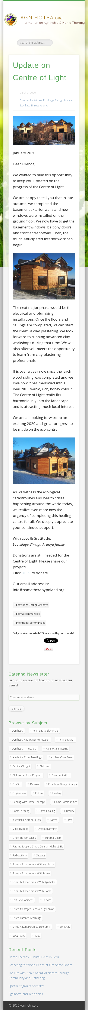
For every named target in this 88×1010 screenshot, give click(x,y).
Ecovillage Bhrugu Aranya (57, 100)
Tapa (37, 935)
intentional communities (30, 623)
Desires (34, 784)
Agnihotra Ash (66, 739)
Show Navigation (69, 38)
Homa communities (28, 614)
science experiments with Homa (31, 873)
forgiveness (19, 793)
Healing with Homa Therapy (28, 802)
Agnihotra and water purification (30, 739)
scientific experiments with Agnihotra (33, 882)
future (39, 793)
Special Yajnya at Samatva (26, 986)
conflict (16, 784)
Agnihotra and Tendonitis (26, 994)
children (45, 766)
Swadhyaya (18, 935)
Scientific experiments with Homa (31, 891)
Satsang (40, 855)
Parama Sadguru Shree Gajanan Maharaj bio (37, 846)
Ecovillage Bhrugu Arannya (32, 605)
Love (69, 820)
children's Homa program (27, 775)
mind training (20, 829)
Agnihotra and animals (45, 730)
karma (53, 820)
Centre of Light (21, 766)
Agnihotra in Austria (57, 748)
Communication (60, 775)
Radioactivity (19, 855)
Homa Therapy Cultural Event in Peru (34, 957)
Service (47, 900)
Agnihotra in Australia (24, 748)
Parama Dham (53, 838)
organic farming (47, 829)
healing (56, 793)
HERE (26, 572)
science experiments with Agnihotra (33, 864)
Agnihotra (17, 730)
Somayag (65, 927)
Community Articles (30, 100)
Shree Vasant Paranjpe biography (31, 927)
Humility (69, 811)
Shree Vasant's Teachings (26, 918)
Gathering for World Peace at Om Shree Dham (40, 965)
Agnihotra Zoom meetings (27, 757)
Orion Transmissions (24, 838)
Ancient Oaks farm (62, 757)
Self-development (22, 900)
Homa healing (47, 811)
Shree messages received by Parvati (33, 909)
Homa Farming (20, 811)
